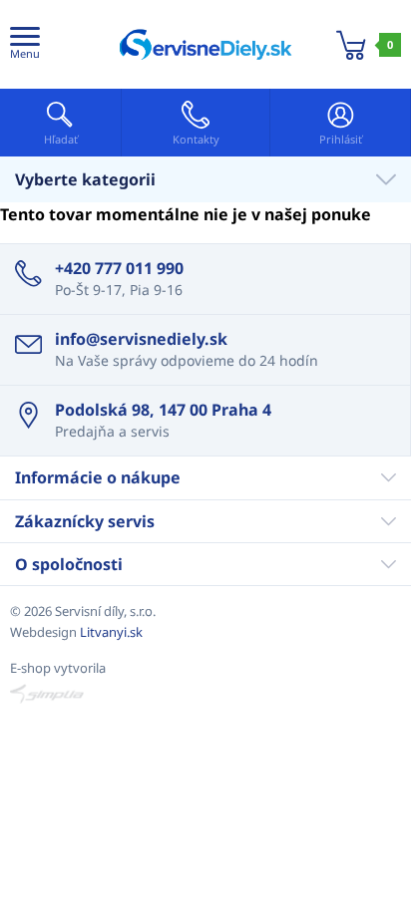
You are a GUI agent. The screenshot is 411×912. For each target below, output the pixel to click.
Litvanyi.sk (111, 632)
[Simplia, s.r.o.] (205, 694)
